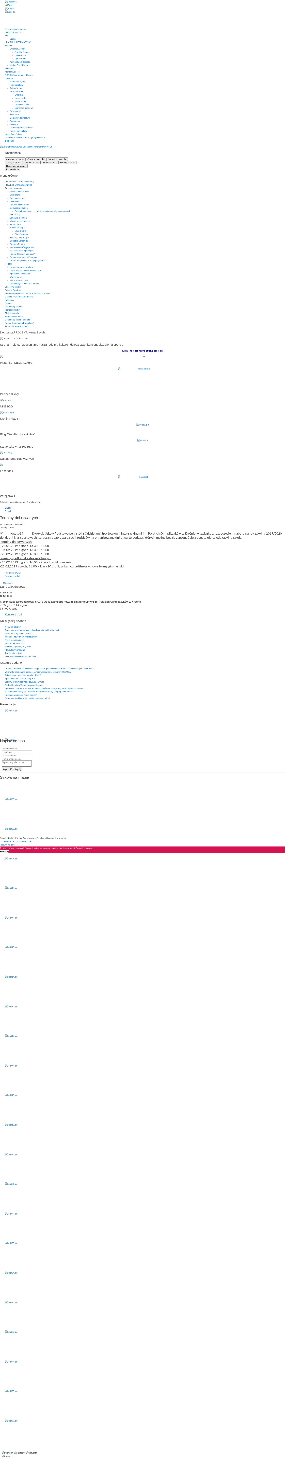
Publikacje (9, 300)
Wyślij (18, 769)
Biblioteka (14, 114)
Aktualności (10, 68)
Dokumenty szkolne (14, 307)
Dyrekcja (19, 95)
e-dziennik (9, 141)
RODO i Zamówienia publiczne (19, 75)
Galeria (8, 303)
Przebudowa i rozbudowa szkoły (19, 182)
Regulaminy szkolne (14, 316)
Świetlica (14, 124)
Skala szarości (49, 162)
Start (7, 36)
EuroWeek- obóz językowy (22, 247)
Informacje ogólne (18, 82)
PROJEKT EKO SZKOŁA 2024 (18, 185)
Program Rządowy (18, 244)
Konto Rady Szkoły (18, 131)
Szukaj (13, 39)
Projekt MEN (15, 224)
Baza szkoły (15, 111)
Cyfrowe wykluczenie (19, 205)
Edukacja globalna (18, 218)
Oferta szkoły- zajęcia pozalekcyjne (25, 270)
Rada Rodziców (22, 105)
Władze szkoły (16, 91)
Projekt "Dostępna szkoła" (16, 326)
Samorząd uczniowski (24, 108)
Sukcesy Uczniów (13, 287)
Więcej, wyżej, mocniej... (21, 221)
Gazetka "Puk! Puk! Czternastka (19, 297)
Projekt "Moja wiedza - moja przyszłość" (27, 260)
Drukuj (8, 508)
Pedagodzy (15, 121)
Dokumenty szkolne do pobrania (24, 283)
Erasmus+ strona (17, 198)
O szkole (9, 78)
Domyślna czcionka (57, 159)
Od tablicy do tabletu (19, 208)
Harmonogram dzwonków (21, 128)
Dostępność (13, 153)
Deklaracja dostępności (15, 29)
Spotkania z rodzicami (20, 274)
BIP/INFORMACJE (13, 32)
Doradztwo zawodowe (20, 118)
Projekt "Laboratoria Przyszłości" (19, 323)
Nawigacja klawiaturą (16, 166)
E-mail (8, 511)
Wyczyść (7, 769)
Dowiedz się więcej (84, 848)
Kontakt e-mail (13, 614)
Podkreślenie (12, 169)
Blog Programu (21, 234)
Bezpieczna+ (16, 195)
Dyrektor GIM (21, 55)
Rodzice (8, 264)
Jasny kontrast (13, 162)
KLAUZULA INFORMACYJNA (18, 42)
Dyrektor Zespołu (22, 52)
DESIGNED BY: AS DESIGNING (15, 841)
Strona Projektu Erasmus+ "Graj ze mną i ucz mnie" (28, 293)
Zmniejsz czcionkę (15, 159)
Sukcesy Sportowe (13, 290)
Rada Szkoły (20, 101)
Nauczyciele (20, 98)
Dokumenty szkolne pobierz (17, 320)
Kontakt (8, 45)
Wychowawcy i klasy (19, 280)
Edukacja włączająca (19, 237)
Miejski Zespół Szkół (19, 65)
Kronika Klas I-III (12, 72)
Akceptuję (4, 851)
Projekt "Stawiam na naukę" (22, 254)
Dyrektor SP (20, 59)
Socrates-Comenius (19, 241)
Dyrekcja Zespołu (18, 49)
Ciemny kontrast (31, 162)
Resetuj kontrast (67, 162)
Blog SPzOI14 (21, 231)
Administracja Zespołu (20, 62)
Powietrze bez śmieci (19, 191)
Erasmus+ (14, 201)
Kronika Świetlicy (12, 310)
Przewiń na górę (7, 845)
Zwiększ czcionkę (36, 159)
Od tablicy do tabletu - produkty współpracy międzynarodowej (42, 211)
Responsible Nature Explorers (23, 257)
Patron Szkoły (16, 88)
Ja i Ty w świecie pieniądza (22, 251)
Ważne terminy (16, 277)
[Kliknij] (142, 356)
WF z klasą (15, 214)
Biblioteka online (12, 313)
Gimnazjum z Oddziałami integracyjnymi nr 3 (25, 137)
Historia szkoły (16, 85)
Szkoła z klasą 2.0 (18, 228)
